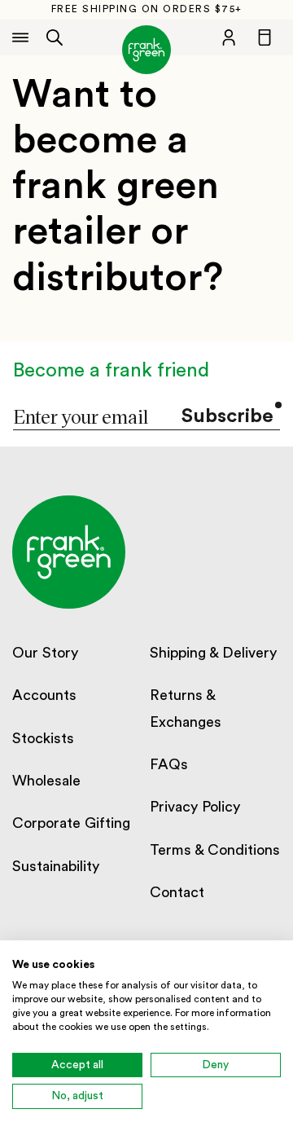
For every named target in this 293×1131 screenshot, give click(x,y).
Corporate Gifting (71, 823)
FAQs (169, 764)
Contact (177, 892)
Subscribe (227, 416)
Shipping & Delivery (213, 652)
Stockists (43, 738)
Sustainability (55, 866)
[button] (54, 37)
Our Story (45, 652)
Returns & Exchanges (185, 708)
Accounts (44, 695)
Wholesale (46, 780)
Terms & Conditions (215, 850)
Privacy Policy (195, 806)
